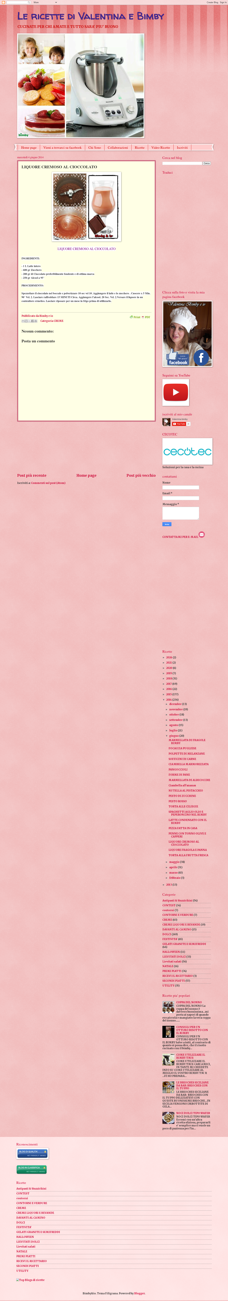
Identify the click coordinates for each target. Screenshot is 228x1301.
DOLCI (166, 934)
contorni (168, 910)
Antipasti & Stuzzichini (177, 900)
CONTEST (168, 905)
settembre (176, 720)
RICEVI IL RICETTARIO (177, 976)
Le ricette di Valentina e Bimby (90, 16)
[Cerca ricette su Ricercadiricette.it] (30, 1280)
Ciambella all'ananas (182, 785)
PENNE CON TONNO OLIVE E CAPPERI (187, 835)
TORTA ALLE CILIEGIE (183, 806)
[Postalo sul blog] (26, 321)
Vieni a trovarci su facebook (62, 147)
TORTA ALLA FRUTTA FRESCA (188, 855)
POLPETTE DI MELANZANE (187, 753)
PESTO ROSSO (178, 801)
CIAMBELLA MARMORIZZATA (189, 764)
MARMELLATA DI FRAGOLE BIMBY (187, 742)
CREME (58, 320)
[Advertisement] (86, 447)
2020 (169, 668)
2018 (169, 678)
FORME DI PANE (179, 774)
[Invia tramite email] (23, 321)
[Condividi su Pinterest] (35, 321)
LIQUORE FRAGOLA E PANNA (188, 850)
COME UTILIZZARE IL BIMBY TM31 (190, 1056)
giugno (174, 735)
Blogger (139, 1293)
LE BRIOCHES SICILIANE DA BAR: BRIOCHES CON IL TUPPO (192, 1085)
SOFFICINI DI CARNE (182, 759)
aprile (173, 867)
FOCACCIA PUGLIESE (182, 748)
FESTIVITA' (170, 939)
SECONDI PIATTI (173, 980)
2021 (169, 662)
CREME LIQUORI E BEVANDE (181, 924)
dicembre (175, 704)
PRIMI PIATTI (171, 971)
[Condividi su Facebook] (32, 321)
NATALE (167, 966)
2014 (169, 699)
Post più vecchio (141, 475)
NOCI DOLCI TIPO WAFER (193, 1113)
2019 (169, 673)
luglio (173, 730)
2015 (169, 694)
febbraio (175, 877)
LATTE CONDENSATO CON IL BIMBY (188, 822)
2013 (169, 884)
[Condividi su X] (29, 321)
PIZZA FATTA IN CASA (183, 828)
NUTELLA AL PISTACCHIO (186, 790)
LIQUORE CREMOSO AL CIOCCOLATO (184, 843)
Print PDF (142, 317)
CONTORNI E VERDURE (177, 915)
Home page (29, 147)
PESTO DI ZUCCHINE (182, 796)
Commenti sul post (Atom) (48, 483)
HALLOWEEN (171, 951)
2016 (169, 689)
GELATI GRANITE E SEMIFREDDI (184, 944)
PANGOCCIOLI (178, 769)
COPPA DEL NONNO (189, 1002)
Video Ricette (160, 147)
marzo (173, 872)
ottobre (174, 714)
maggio (174, 862)
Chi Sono (94, 147)
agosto (174, 725)
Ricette (140, 147)
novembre (176, 709)
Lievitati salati (171, 961)
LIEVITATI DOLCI (174, 956)
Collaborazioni (118, 147)
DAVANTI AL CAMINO (176, 929)
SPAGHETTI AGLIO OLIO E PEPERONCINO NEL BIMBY (188, 813)
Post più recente (31, 475)
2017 (169, 683)
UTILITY (168, 985)
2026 (169, 657)
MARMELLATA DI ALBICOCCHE (189, 780)
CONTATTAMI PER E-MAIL (180, 537)
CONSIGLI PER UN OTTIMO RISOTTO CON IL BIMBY (192, 1030)
